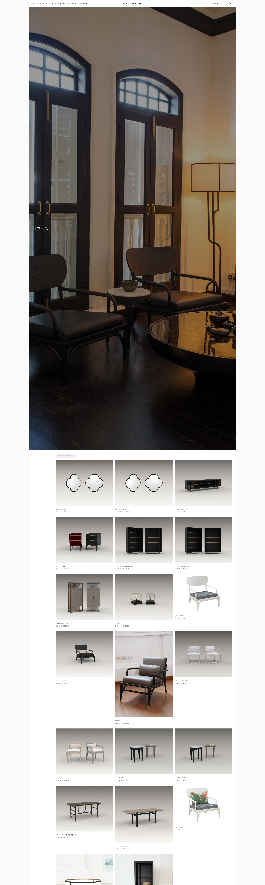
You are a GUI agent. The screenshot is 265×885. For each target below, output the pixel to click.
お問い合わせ (82, 3)
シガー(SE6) (119, 720)
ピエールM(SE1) (179, 616)
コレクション (41, 3)
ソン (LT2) (118, 623)
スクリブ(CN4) (60, 566)
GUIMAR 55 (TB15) (180, 778)
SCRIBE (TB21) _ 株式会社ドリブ (66, 835)
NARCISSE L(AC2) (120, 509)
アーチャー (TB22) (121, 846)
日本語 (214, 3)
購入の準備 (61, 3)
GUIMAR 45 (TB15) (120, 778)
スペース (52, 3)
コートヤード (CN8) (62, 623)
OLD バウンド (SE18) (181, 680)
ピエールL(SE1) (60, 680)
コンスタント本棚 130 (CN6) (124, 566)
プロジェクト (71, 3)
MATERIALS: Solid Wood (65, 456)
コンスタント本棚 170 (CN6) (183, 566)
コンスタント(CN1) (180, 509)
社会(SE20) (59, 778)
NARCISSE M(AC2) (61, 509)
